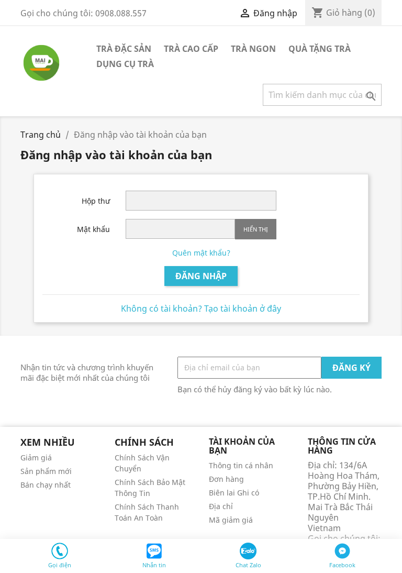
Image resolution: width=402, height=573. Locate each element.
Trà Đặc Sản (123, 48)
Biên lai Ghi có (234, 493)
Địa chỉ (221, 506)
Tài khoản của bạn (242, 446)
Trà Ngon (253, 48)
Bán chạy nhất (45, 485)
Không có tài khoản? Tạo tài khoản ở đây (201, 308)
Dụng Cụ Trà (125, 64)
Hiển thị (255, 229)
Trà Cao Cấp (191, 48)
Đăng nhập (201, 276)
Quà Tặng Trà (319, 48)
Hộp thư (96, 201)
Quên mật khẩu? (201, 253)
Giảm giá (36, 457)
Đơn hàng (226, 479)
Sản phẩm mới (46, 471)
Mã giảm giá (231, 520)
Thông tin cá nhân (241, 465)
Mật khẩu (93, 229)
